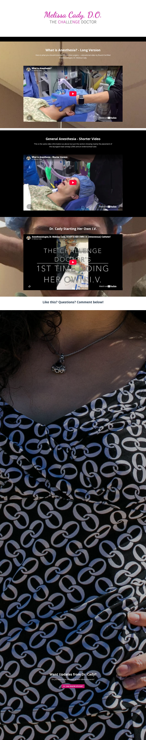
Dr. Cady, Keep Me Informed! (73, 686)
